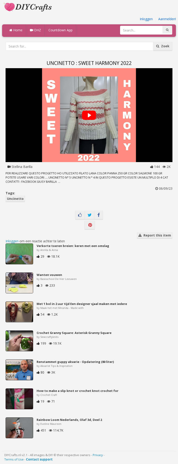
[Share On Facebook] (98, 215)
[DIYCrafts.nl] (28, 6)
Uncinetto (15, 198)
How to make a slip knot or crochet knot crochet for (77, 391)
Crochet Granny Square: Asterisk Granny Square (74, 333)
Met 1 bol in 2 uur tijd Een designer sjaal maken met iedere (82, 304)
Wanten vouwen (49, 275)
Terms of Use (14, 459)
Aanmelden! (167, 19)
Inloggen (146, 19)
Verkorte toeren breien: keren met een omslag (73, 246)
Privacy (98, 455)
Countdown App (60, 30)
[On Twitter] (90, 215)
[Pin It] (89, 225)
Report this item (156, 235)
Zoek (164, 46)
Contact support (39, 459)
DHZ (37, 30)
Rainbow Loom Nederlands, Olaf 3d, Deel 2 (69, 420)
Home (17, 30)
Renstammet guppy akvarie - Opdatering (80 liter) (75, 362)
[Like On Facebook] (80, 215)
